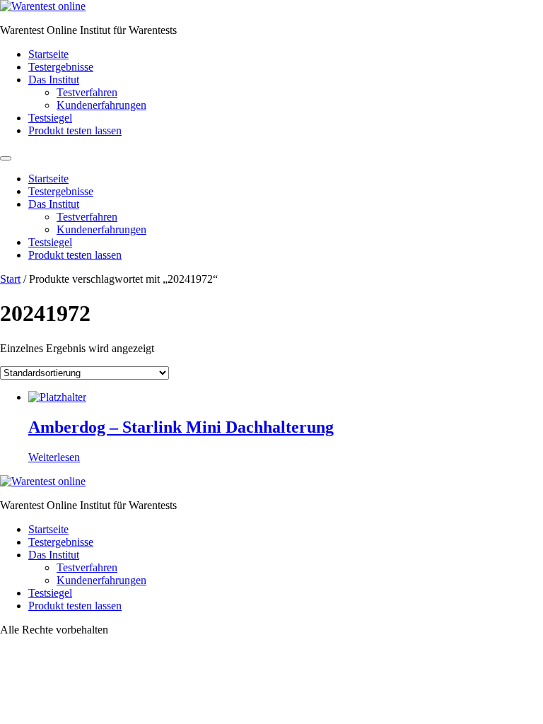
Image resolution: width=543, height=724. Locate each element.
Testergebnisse (60, 67)
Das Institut (53, 80)
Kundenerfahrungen (101, 105)
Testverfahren (87, 92)
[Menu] (5, 158)
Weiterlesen (54, 457)
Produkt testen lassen (75, 130)
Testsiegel (50, 118)
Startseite (48, 54)
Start (10, 279)
